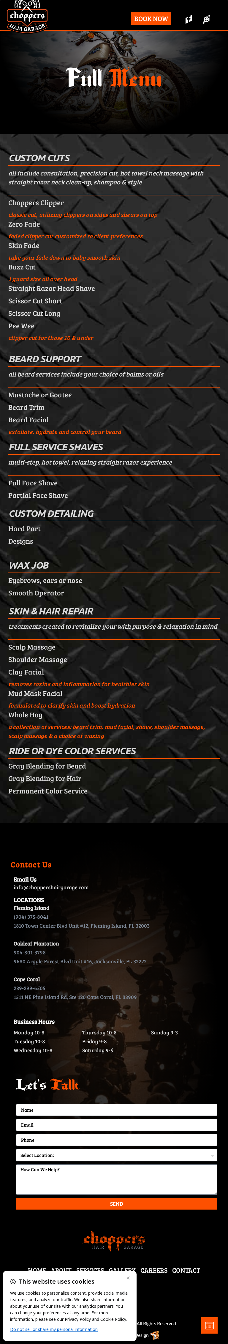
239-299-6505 (29, 988)
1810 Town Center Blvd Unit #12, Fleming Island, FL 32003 (82, 925)
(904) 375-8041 (31, 916)
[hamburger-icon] (121, 19)
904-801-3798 (30, 952)
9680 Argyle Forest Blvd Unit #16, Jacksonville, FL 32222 (80, 961)
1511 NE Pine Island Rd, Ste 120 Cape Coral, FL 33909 (75, 996)
